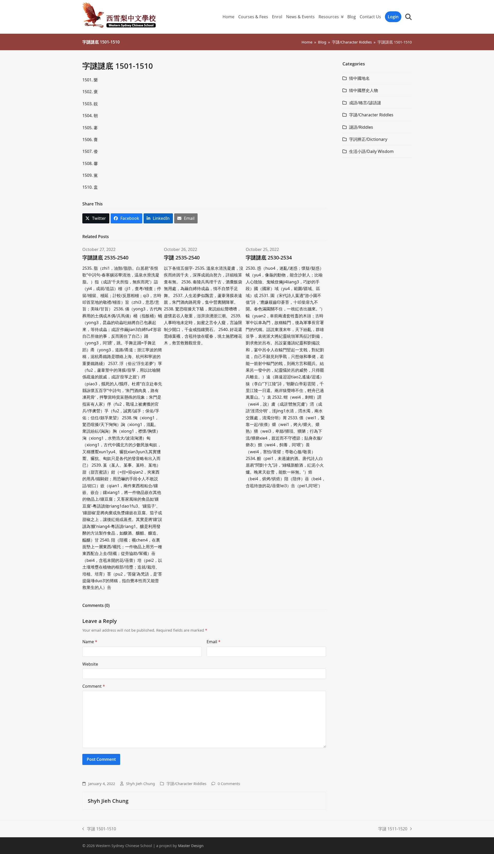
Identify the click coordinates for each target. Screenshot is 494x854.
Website (90, 664)
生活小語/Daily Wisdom (371, 151)
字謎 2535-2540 (182, 257)
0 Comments (229, 783)
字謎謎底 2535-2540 (105, 257)
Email (213, 641)
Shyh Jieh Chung (140, 783)
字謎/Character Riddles (186, 783)
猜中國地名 (359, 78)
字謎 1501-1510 (99, 829)
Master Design (191, 845)
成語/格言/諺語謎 (365, 103)
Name (89, 641)
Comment (93, 686)
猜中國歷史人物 (363, 90)
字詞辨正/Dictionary (368, 139)
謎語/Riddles (361, 127)
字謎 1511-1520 (392, 829)
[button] (408, 16)
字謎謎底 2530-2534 (269, 257)
